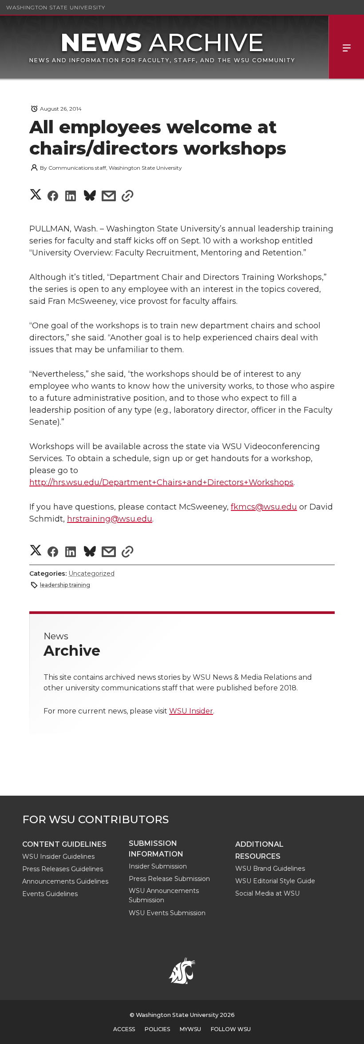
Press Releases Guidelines (62, 869)
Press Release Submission (169, 879)
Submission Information (156, 848)
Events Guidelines (50, 894)
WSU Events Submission (167, 913)
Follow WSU (231, 1029)
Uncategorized (91, 574)
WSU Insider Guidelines (58, 857)
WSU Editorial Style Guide (275, 881)
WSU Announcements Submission (164, 895)
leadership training (65, 585)
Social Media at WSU (267, 893)
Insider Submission (158, 866)
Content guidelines (64, 844)
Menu (346, 47)
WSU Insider (191, 711)
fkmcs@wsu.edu (264, 507)
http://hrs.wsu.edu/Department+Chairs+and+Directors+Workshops (161, 482)
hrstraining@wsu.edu (109, 519)
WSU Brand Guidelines (270, 869)
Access (124, 1029)
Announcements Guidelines (65, 881)
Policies (157, 1029)
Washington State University (55, 7)
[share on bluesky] (89, 197)
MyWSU (190, 1029)
